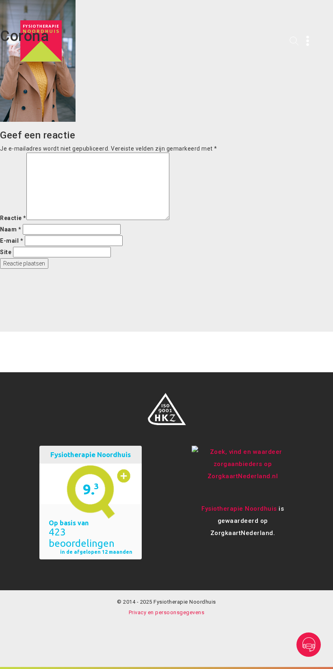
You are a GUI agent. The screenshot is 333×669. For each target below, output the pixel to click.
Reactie (13, 218)
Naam (10, 229)
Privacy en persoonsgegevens (167, 612)
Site (5, 252)
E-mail (11, 240)
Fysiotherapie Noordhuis (239, 508)
